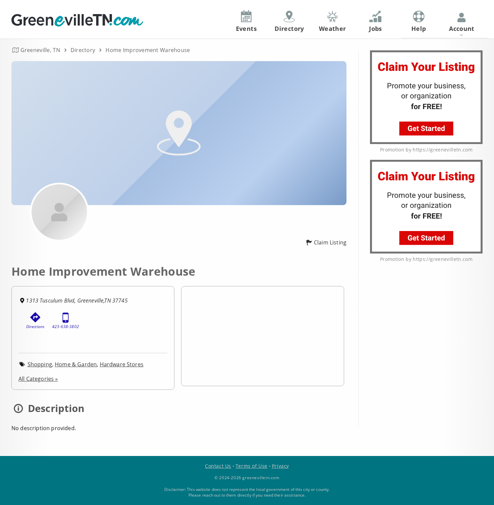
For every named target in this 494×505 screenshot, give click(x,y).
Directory (83, 50)
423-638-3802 (65, 326)
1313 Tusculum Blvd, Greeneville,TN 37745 (76, 300)
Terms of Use (251, 466)
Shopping (40, 364)
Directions (35, 326)
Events (246, 29)
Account (462, 29)
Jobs (375, 29)
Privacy (280, 466)
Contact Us (218, 466)
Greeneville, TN (40, 50)
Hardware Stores (121, 364)
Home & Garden (76, 364)
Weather (332, 29)
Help (418, 29)
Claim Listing (330, 242)
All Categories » (38, 378)
